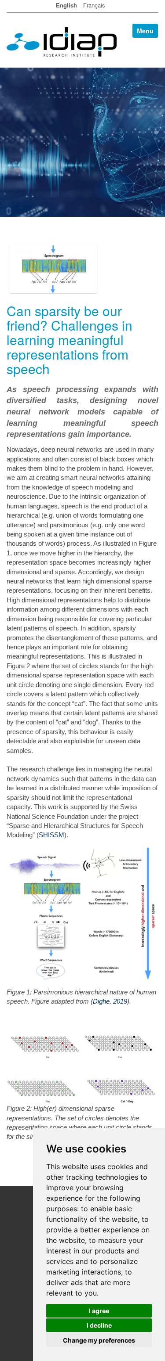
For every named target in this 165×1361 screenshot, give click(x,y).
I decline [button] (99, 1325)
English (66, 5)
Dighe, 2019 (110, 1001)
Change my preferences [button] (99, 1340)
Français (94, 5)
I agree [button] (99, 1310)
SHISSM (51, 835)
